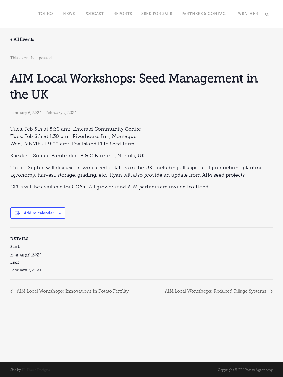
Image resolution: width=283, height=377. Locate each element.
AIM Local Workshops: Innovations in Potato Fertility (72, 291)
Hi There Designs (36, 370)
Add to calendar (39, 213)
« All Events (22, 39)
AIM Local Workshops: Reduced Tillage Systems (216, 291)
